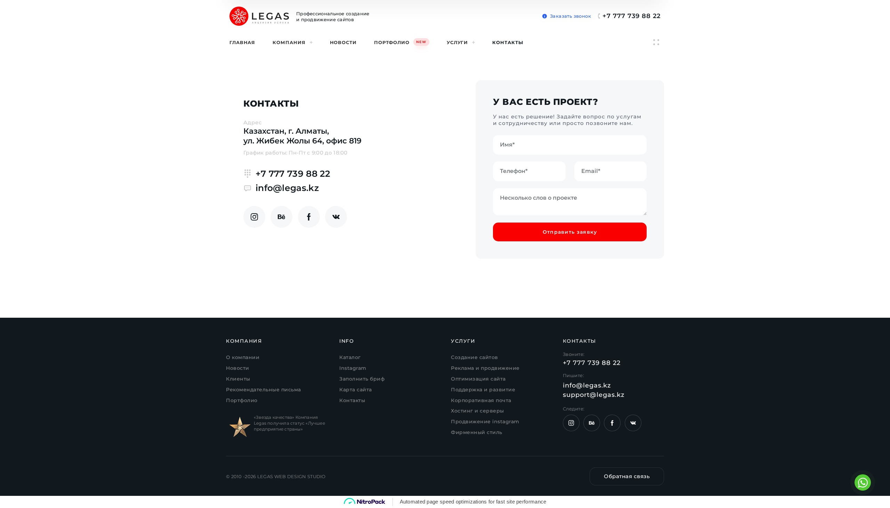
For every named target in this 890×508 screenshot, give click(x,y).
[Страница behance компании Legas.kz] (281, 217)
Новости (343, 42)
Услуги (457, 42)
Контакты (507, 42)
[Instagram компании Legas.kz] (254, 217)
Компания (289, 42)
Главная (242, 42)
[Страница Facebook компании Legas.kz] (309, 217)
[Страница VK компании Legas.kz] (336, 217)
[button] (566, 14)
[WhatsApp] (863, 482)
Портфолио (400, 42)
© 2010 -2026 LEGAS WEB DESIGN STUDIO (276, 476)
